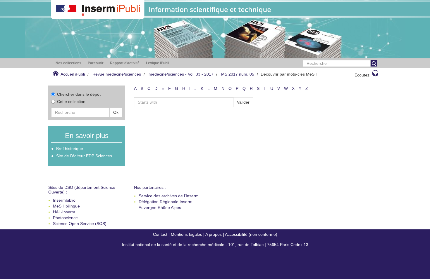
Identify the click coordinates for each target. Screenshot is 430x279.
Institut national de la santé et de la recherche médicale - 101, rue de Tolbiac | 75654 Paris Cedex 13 (215, 244)
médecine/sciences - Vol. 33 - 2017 (181, 74)
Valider (243, 102)
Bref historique (69, 148)
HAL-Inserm (64, 212)
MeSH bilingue (66, 206)
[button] (68, 63)
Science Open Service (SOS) (79, 223)
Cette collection (71, 101)
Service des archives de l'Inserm (169, 195)
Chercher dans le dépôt (79, 94)
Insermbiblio (64, 200)
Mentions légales (186, 234)
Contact (160, 234)
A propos (213, 234)
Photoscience (65, 217)
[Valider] (373, 63)
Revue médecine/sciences (116, 74)
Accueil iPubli (73, 74)
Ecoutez (362, 75)
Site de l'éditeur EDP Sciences (84, 156)
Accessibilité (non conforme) (251, 234)
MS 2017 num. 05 (237, 74)
